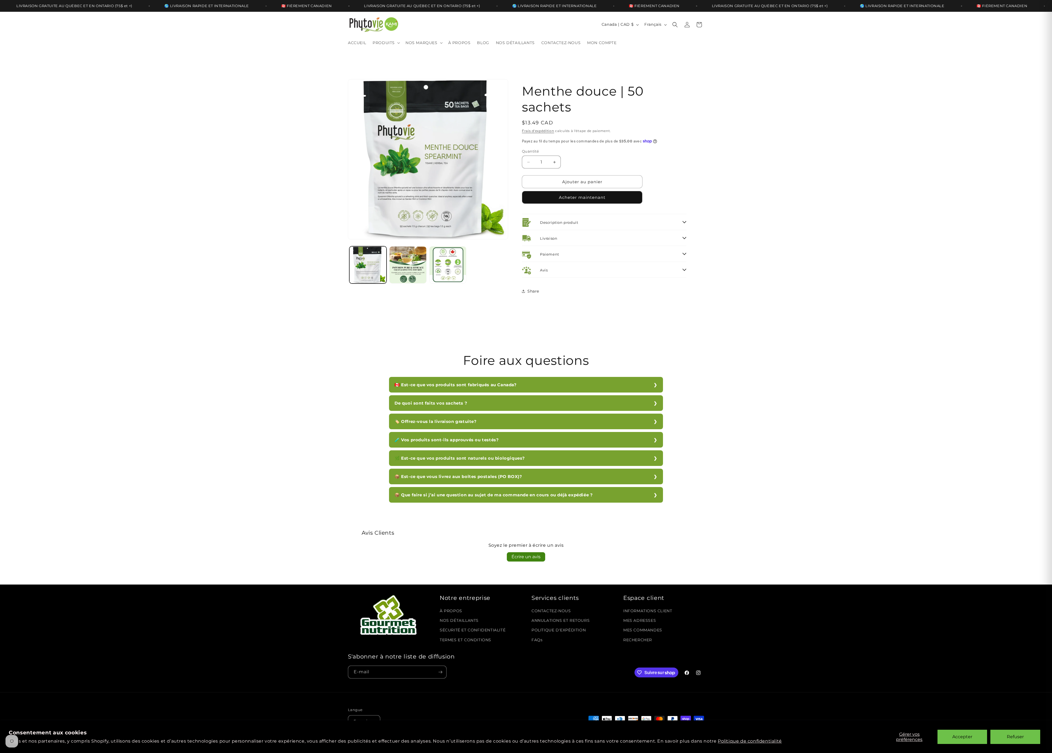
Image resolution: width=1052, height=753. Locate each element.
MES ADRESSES (639, 620)
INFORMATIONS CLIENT (647, 610)
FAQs (536, 639)
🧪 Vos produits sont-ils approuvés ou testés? (447, 439)
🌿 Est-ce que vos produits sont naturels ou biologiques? (460, 458)
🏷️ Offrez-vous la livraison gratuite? (436, 421)
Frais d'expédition (538, 131)
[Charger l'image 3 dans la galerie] (448, 265)
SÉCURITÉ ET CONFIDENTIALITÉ (472, 630)
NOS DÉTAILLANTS (459, 620)
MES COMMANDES (642, 630)
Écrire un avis (526, 556)
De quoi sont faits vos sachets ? (431, 403)
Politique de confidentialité (750, 741)
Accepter (962, 736)
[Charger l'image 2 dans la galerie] (408, 265)
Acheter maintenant (582, 197)
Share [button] (533, 291)
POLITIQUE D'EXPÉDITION (558, 630)
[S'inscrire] (440, 672)
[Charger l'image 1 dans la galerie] (368, 265)
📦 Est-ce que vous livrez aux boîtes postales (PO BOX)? (458, 476)
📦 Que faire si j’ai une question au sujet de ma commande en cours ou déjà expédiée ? (494, 494)
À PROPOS (451, 610)
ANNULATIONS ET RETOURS (560, 620)
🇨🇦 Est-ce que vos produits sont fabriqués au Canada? (456, 384)
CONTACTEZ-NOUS (551, 610)
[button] (385, 42)
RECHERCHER (637, 639)
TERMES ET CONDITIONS (465, 639)
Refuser (1015, 736)
